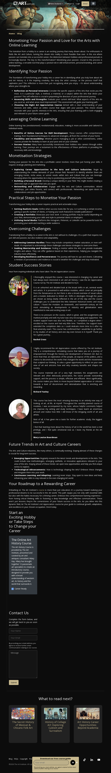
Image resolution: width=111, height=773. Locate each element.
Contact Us (69, 3)
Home (12, 33)
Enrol (85, 3)
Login (78, 3)
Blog (19, 33)
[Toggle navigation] (93, 3)
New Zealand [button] (56, 3)
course (41, 490)
